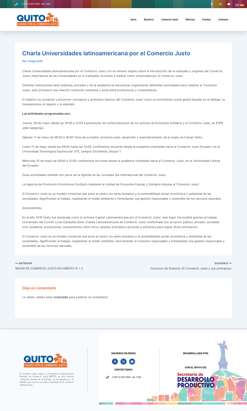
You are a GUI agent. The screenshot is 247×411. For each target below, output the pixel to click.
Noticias (190, 19)
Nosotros (149, 19)
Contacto (223, 19)
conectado (61, 297)
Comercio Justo (169, 19)
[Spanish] (242, 5)
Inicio (133, 19)
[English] (237, 5)
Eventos (206, 19)
